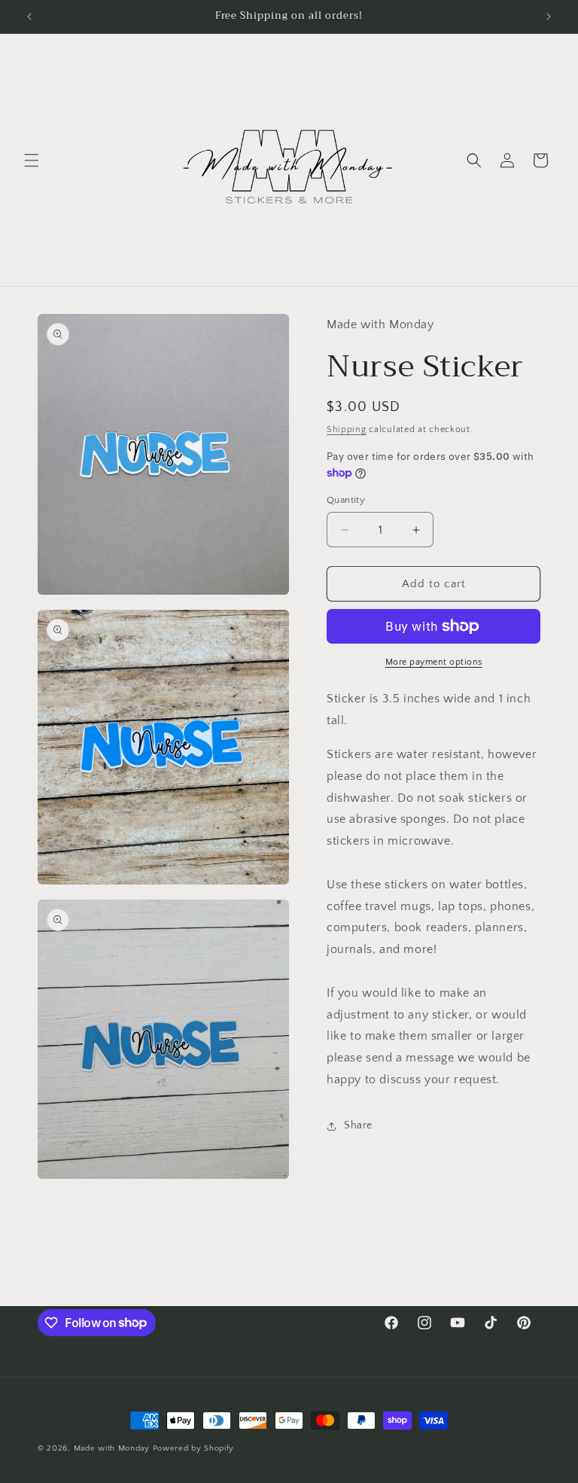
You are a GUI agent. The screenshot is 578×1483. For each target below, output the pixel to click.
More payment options (433, 662)
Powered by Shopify (194, 1448)
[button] (31, 160)
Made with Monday (112, 1448)
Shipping (347, 429)
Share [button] (358, 1125)
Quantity (346, 500)
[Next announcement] (548, 16)
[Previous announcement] (29, 16)
